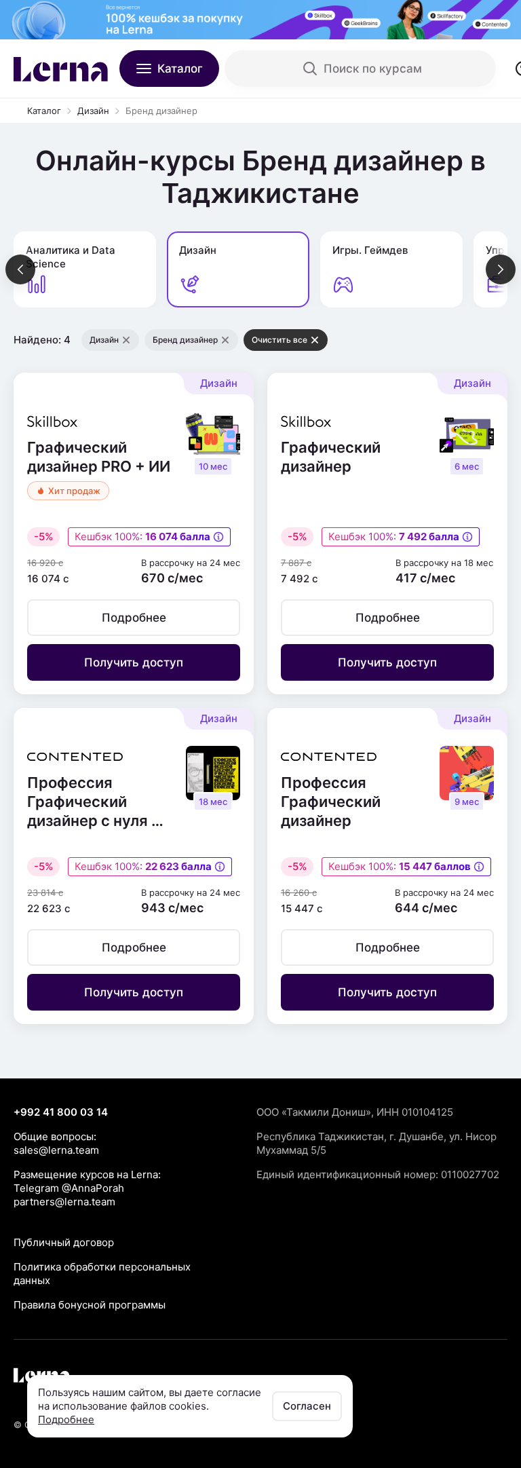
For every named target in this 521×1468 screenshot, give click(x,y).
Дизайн (93, 110)
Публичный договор (64, 1242)
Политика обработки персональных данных (102, 1273)
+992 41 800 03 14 (61, 1112)
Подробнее (66, 1419)
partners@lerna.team (64, 1201)
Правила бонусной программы (90, 1304)
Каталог (44, 110)
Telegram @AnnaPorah (69, 1188)
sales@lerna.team (56, 1150)
